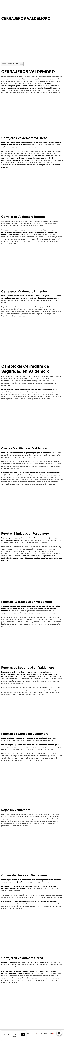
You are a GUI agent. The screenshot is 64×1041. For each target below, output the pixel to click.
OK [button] (23, 1034)
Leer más (13, 1036)
